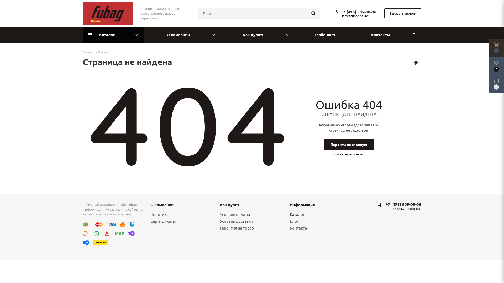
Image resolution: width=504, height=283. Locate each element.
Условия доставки (236, 221)
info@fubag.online (355, 16)
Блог (294, 221)
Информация (302, 204)
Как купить (231, 204)
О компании (162, 204)
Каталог (297, 214)
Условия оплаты (235, 214)
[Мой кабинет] (414, 35)
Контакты (299, 227)
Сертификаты (163, 221)
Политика (159, 214)
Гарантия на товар (237, 227)
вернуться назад (352, 154)
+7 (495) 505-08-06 (358, 11)
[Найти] (313, 13)
